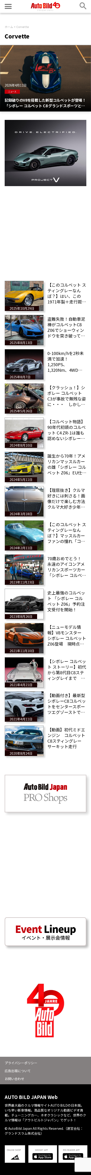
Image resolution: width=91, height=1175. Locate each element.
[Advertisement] (45, 231)
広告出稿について (18, 1070)
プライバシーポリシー (21, 1062)
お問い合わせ (14, 1078)
